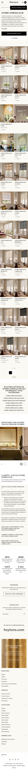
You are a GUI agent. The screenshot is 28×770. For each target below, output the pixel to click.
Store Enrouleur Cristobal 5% (20, 299)
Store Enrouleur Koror (20, 357)
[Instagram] (15, 759)
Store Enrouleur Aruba (6, 66)
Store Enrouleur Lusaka (20, 212)
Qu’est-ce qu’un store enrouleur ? (12, 487)
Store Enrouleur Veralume (6, 95)
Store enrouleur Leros (6, 154)
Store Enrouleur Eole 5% (6, 328)
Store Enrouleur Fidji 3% (20, 66)
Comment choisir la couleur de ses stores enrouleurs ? (12, 535)
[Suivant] (25, 464)
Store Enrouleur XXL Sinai (20, 183)
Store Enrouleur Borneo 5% (6, 270)
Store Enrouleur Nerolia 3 (6, 212)
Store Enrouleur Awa (6, 241)
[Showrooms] (23, 2)
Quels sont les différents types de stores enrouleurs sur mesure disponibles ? (12, 528)
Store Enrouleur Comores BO (6, 299)
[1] (1, 464)
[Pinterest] (18, 759)
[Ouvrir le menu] (2, 2)
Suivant (14, 377)
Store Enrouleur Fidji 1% (20, 328)
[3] (6, 464)
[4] (8, 464)
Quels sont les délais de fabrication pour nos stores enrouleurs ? (11, 542)
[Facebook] (13, 759)
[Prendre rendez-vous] (25, 2)
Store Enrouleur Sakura (6, 183)
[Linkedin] (10, 759)
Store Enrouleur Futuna (6, 357)
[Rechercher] (24, 614)
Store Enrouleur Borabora (20, 241)
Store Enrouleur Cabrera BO (20, 270)
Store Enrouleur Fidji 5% (20, 95)
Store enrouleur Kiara (6, 125)
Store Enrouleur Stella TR (20, 154)
